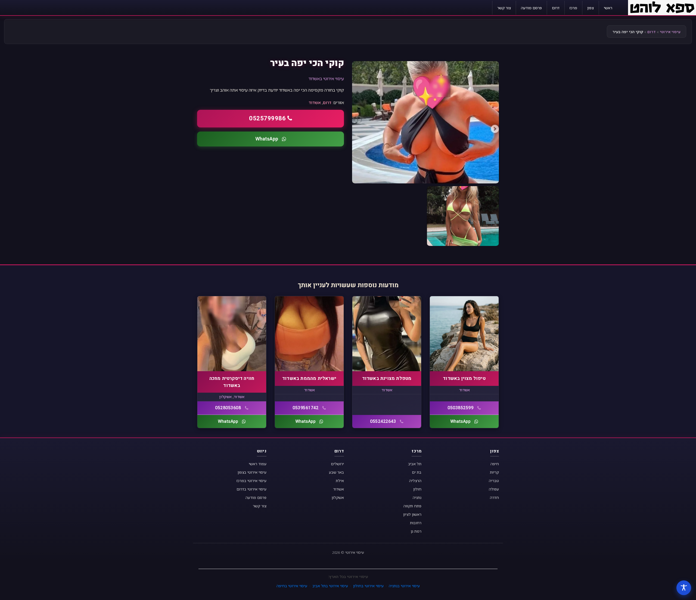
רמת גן (416, 531)
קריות (494, 472)
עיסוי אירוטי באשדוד (326, 79)
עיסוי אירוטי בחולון (368, 585)
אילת (340, 480)
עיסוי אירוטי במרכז (251, 480)
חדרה (494, 497)
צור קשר (504, 7)
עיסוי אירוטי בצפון (252, 472)
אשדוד (315, 102)
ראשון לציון (412, 514)
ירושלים (337, 463)
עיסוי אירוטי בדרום (251, 489)
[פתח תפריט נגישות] (683, 587)
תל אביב (414, 463)
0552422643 (383, 421)
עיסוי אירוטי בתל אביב (330, 585)
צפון (590, 7)
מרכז (573, 7)
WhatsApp (266, 139)
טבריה (494, 480)
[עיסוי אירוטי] (662, 7)
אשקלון (225, 396)
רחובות (415, 522)
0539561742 (305, 408)
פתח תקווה (412, 505)
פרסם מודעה (531, 7)
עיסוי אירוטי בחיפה (291, 585)
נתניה (417, 497)
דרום (556, 7)
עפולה (494, 489)
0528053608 (228, 408)
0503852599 (460, 408)
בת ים (416, 472)
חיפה (494, 463)
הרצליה (415, 480)
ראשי (608, 7)
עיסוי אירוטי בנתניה (404, 585)
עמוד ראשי (257, 463)
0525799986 (267, 118)
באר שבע (336, 472)
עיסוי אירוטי (670, 32)
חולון (417, 489)
